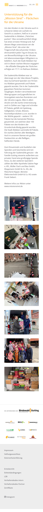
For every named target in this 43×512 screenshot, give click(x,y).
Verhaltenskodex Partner (14, 484)
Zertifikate (8, 488)
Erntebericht (9, 469)
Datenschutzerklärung (13, 458)
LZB (5, 476)
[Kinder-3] (21, 221)
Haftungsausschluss (12, 454)
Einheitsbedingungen (12, 472)
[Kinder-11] (21, 363)
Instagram (10, 497)
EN (34, 5)
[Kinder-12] (21, 391)
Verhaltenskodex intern (13, 480)
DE (30, 5)
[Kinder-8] (21, 277)
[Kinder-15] (21, 334)
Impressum (8, 450)
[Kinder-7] (21, 249)
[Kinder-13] (21, 306)
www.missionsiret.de (13, 186)
